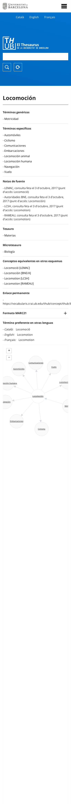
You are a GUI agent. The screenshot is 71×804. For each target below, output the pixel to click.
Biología (9, 251)
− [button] (9, 357)
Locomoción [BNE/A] (17, 273)
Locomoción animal (17, 156)
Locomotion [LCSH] (16, 278)
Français (49, 17)
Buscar (7, 67)
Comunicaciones (15, 145)
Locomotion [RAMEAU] (19, 283)
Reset (18, 67)
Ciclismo (9, 140)
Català (20, 17)
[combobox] (35, 56)
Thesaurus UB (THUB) (26, 43)
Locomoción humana (18, 161)
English (34, 17)
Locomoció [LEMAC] (17, 268)
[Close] (64, 6)
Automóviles (12, 135)
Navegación (11, 167)
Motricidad (11, 119)
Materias (10, 235)
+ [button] (9, 350)
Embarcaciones (14, 151)
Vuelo (8, 172)
